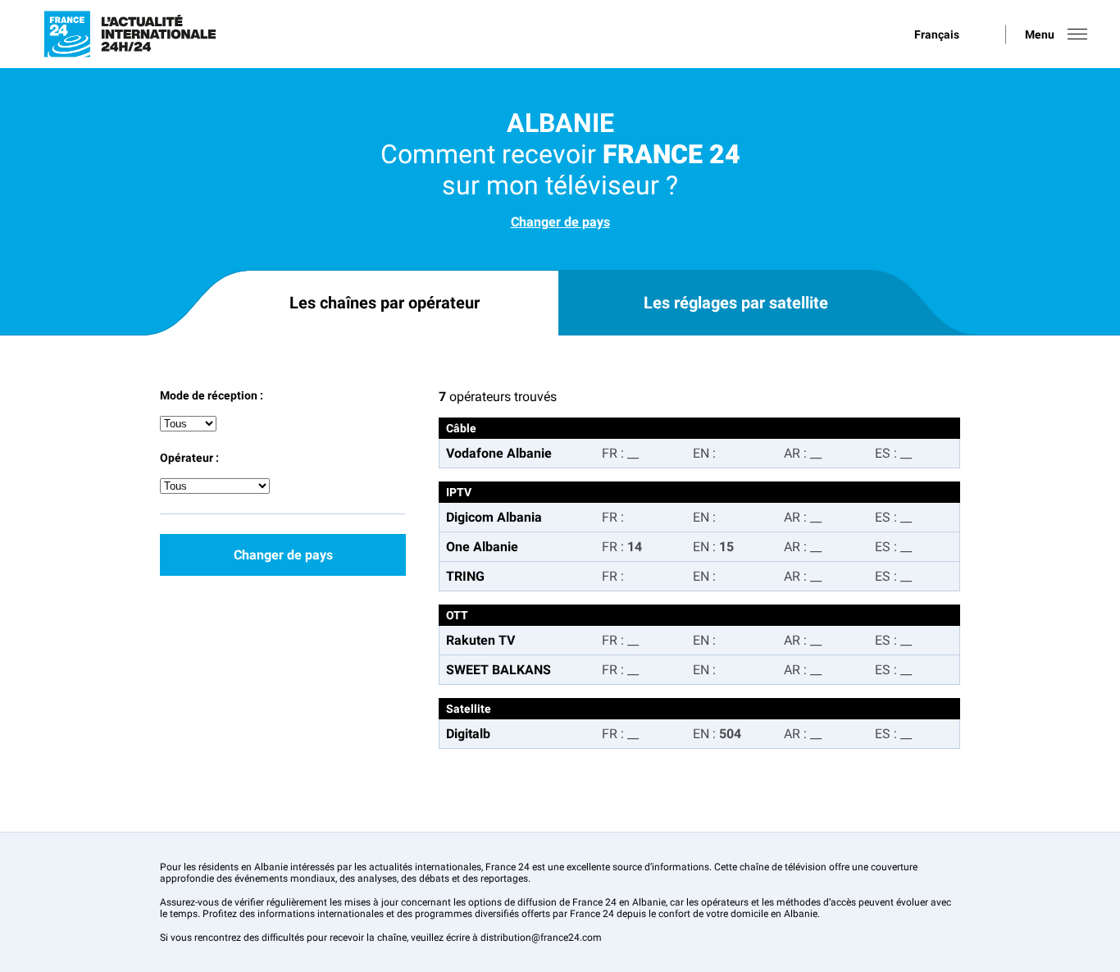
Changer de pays (560, 222)
